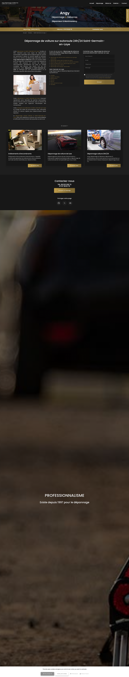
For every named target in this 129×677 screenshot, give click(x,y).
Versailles (53, 84)
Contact (124, 3)
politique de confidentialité (104, 77)
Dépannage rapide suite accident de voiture (62, 60)
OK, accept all (48, 673)
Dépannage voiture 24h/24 (57, 65)
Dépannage (99, 3)
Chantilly (53, 75)
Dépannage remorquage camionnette (60, 66)
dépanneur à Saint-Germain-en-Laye (28, 51)
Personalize (74, 673)
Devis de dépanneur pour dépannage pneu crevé (63, 63)
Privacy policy (85, 673)
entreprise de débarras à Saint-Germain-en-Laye (31, 108)
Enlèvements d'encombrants (20, 154)
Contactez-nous (97, 29)
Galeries (115, 3)
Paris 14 (52, 81)
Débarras (108, 3)
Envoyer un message (64, 190)
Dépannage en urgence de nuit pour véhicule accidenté (64, 62)
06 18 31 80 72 (35, 29)
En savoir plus (35, 165)
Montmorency (54, 78)
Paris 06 (52, 80)
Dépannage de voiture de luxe (60, 154)
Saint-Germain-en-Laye (39, 33)
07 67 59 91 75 (68, 29)
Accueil (92, 3)
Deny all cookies (62, 673)
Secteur (30, 33)
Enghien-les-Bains (55, 77)
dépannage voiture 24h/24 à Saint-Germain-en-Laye (29, 116)
